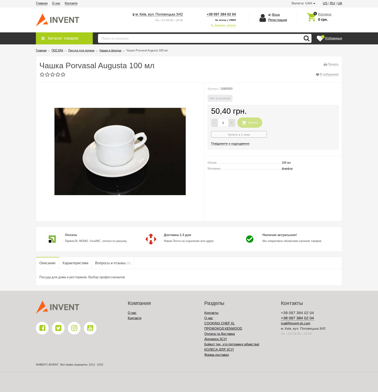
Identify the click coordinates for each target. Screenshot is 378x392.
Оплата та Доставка (219, 334)
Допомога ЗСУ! (215, 339)
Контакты (211, 313)
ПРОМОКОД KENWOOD (223, 328)
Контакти (71, 3)
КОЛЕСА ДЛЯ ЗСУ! (219, 349)
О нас (56, 3)
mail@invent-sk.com (295, 323)
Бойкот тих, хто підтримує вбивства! (231, 344)
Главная (42, 3)
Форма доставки (216, 355)
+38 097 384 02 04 (221, 14)
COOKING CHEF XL (219, 323)
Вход (276, 14)
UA (340, 3)
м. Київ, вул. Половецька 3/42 (159, 14)
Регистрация (277, 20)
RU (332, 3)
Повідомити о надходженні (230, 143)
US (325, 3)
